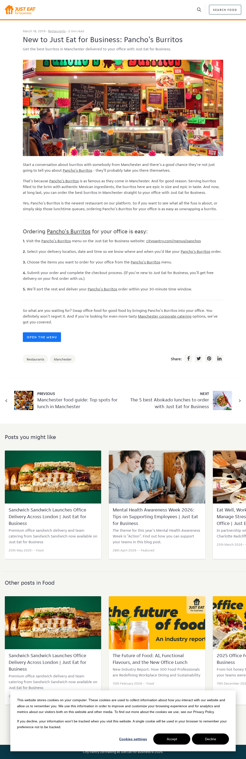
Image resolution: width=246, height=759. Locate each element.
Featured (147, 550)
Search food (225, 10)
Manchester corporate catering (164, 316)
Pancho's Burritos (77, 170)
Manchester (63, 359)
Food (39, 550)
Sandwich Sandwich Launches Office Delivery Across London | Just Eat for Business (47, 516)
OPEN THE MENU (42, 337)
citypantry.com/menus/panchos (173, 240)
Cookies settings (133, 739)
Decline (210, 739)
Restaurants (57, 31)
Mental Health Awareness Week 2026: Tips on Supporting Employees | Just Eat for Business (155, 516)
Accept (172, 739)
